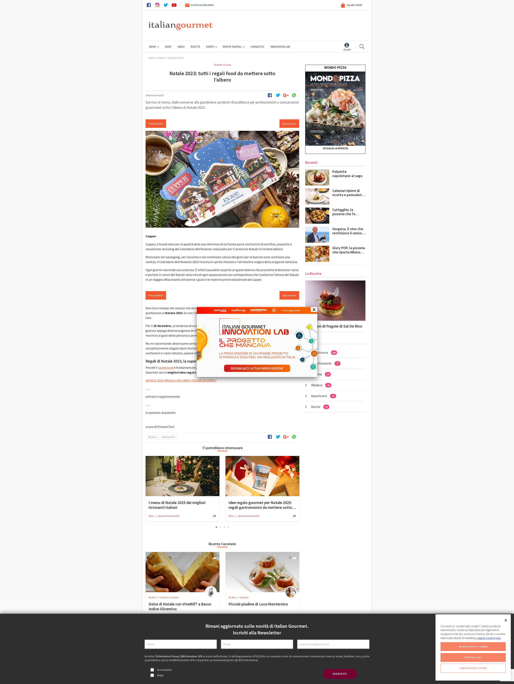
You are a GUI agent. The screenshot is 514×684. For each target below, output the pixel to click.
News (153, 46)
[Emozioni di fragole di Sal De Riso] (335, 301)
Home (152, 57)
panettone (165, 368)
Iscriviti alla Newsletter (202, 4)
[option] (182, 488)
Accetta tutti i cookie (473, 646)
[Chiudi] (505, 620)
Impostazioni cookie (473, 668)
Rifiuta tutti (473, 657)
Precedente (156, 123)
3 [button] (224, 527)
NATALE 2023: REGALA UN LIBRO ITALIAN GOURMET (181, 380)
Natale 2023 (169, 436)
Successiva (289, 123)
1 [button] (216, 527)
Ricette (152, 597)
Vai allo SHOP (354, 5)
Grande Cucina (176, 57)
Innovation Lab (280, 46)
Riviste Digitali (232, 46)
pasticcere (324, 396)
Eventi (210, 46)
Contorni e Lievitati (169, 597)
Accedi (347, 49)
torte (320, 407)
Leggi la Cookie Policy (489, 638)
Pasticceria (324, 352)
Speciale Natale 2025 (168, 515)
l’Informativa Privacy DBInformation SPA (179, 656)
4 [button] (228, 527)
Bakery (321, 385)
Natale (152, 436)
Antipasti (244, 597)
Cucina (321, 374)
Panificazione (326, 363)
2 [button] (220, 527)
